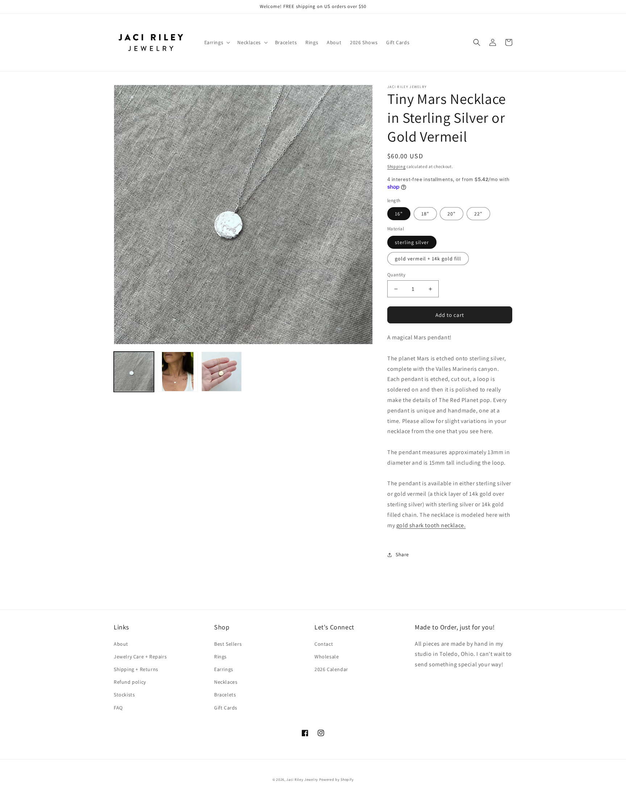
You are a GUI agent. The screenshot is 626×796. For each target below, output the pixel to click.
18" (425, 213)
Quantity (396, 275)
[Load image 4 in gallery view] (221, 372)
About (121, 644)
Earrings (223, 669)
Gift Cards (225, 707)
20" (451, 213)
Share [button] (402, 554)
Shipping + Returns (136, 669)
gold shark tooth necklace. (431, 525)
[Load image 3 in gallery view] (178, 372)
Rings (220, 656)
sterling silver (412, 242)
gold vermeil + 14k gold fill (428, 258)
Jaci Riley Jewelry (302, 779)
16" (399, 213)
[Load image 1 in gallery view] (134, 372)
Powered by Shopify (336, 779)
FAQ (118, 707)
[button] (216, 42)
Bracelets (225, 694)
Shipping (396, 166)
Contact (323, 644)
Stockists (124, 694)
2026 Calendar (331, 669)
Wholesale (326, 656)
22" (478, 213)
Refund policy (130, 682)
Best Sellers (228, 644)
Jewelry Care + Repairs (140, 656)
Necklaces (225, 682)
